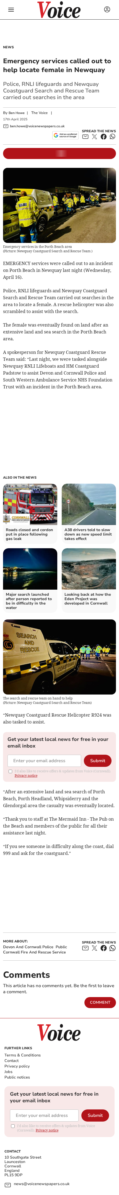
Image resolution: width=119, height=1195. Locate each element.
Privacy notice (26, 775)
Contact (11, 1060)
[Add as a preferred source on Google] (65, 135)
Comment (100, 1002)
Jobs (8, 1071)
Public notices (17, 1077)
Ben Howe (17, 113)
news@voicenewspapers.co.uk (41, 1184)
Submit (97, 761)
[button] (11, 9)
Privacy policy (17, 1066)
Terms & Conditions (22, 1055)
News (8, 47)
